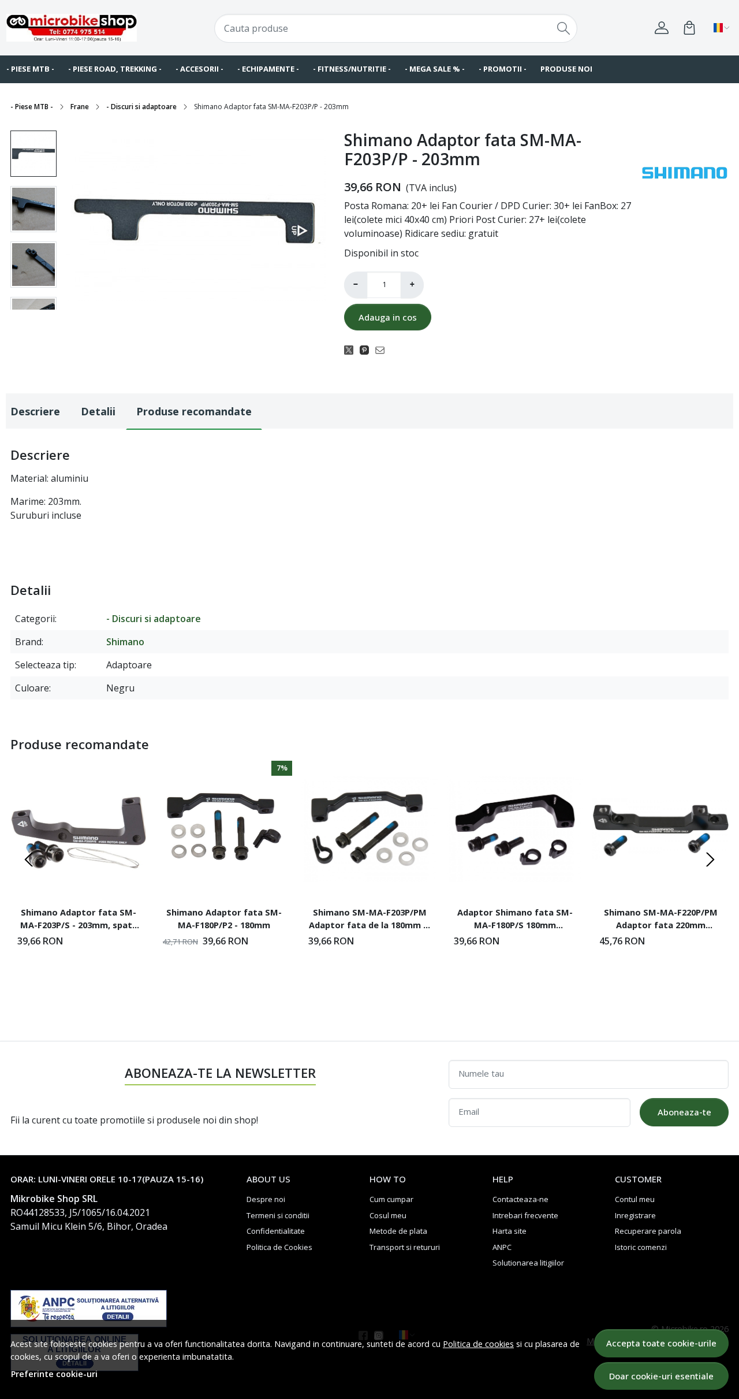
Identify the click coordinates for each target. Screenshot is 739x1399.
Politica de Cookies (279, 1247)
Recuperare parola (648, 1231)
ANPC (502, 1247)
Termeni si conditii (278, 1215)
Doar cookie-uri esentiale (661, 1376)
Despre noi (266, 1199)
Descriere (35, 411)
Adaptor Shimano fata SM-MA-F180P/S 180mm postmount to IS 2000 (515, 920)
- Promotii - (503, 69)
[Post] (352, 349)
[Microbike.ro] (71, 27)
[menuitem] (33, 154)
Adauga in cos (388, 317)
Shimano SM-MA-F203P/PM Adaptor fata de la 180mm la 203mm (370, 920)
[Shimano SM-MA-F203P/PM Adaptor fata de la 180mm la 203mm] (369, 829)
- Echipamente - (268, 69)
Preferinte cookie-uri (54, 1373)
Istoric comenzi (641, 1247)
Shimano (125, 641)
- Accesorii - (199, 69)
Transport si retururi (405, 1247)
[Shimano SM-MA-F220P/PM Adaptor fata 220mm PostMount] (660, 829)
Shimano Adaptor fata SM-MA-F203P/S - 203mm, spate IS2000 (78, 920)
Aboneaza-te (684, 1112)
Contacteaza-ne (520, 1199)
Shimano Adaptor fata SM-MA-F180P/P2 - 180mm (224, 918)
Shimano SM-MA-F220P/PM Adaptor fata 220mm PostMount (661, 920)
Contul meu (635, 1199)
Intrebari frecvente (525, 1215)
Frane (79, 106)
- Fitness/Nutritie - (352, 69)
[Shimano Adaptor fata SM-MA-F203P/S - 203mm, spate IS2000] (78, 829)
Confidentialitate (276, 1231)
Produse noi (566, 69)
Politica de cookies (478, 1343)
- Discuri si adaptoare (141, 106)
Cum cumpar (391, 1199)
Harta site (509, 1231)
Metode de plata (398, 1231)
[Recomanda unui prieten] (383, 349)
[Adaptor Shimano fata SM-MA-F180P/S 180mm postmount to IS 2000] (515, 829)
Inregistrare (635, 1215)
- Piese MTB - (31, 106)
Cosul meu (388, 1215)
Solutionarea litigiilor (528, 1262)
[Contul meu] (662, 28)
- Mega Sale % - (435, 69)
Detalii (98, 411)
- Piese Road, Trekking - (115, 69)
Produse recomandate (194, 411)
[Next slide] (710, 859)
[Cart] (689, 28)
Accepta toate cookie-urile (661, 1343)
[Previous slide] (29, 859)
